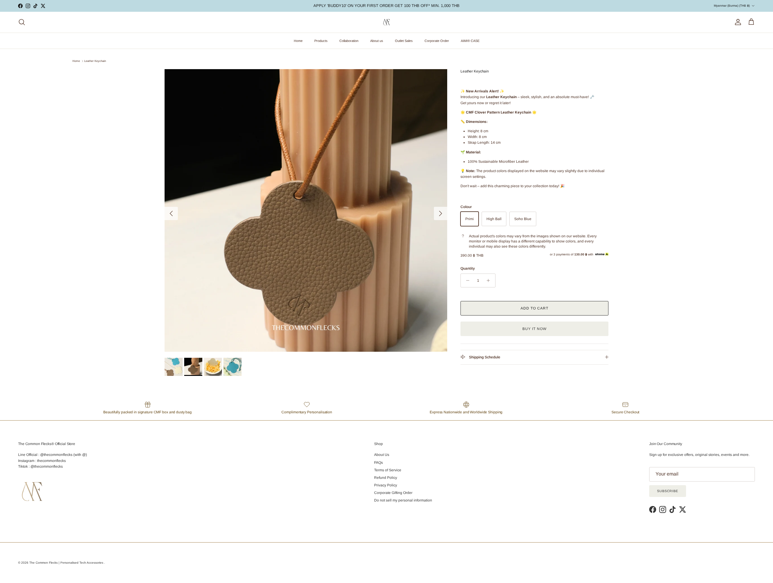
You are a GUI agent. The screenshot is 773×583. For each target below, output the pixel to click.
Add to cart (534, 308)
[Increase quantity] (490, 280)
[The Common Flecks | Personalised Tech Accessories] (386, 22)
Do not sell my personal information (403, 500)
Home (298, 41)
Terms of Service (387, 470)
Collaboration (348, 41)
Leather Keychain (95, 60)
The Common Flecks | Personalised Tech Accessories (66, 562)
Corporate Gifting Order (393, 493)
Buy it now (534, 329)
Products (321, 41)
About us (376, 41)
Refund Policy (385, 478)
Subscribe (667, 491)
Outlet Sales (404, 41)
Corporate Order (437, 41)
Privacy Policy (385, 485)
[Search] (21, 22)
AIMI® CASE (470, 41)
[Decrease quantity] (466, 280)
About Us (381, 455)
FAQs (378, 462)
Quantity (467, 268)
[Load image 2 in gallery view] (306, 210)
